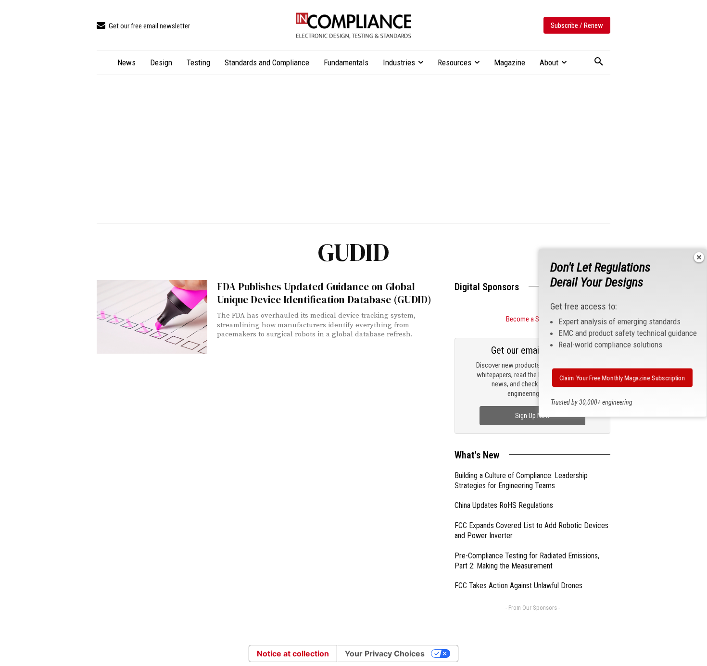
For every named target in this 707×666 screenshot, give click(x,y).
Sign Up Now (532, 415)
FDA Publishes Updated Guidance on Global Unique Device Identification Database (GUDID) (324, 293)
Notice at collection (293, 653)
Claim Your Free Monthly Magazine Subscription (622, 378)
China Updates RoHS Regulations (503, 505)
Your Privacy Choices (385, 653)
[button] (598, 62)
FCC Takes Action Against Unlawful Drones (518, 585)
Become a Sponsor (532, 319)
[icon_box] (143, 26)
